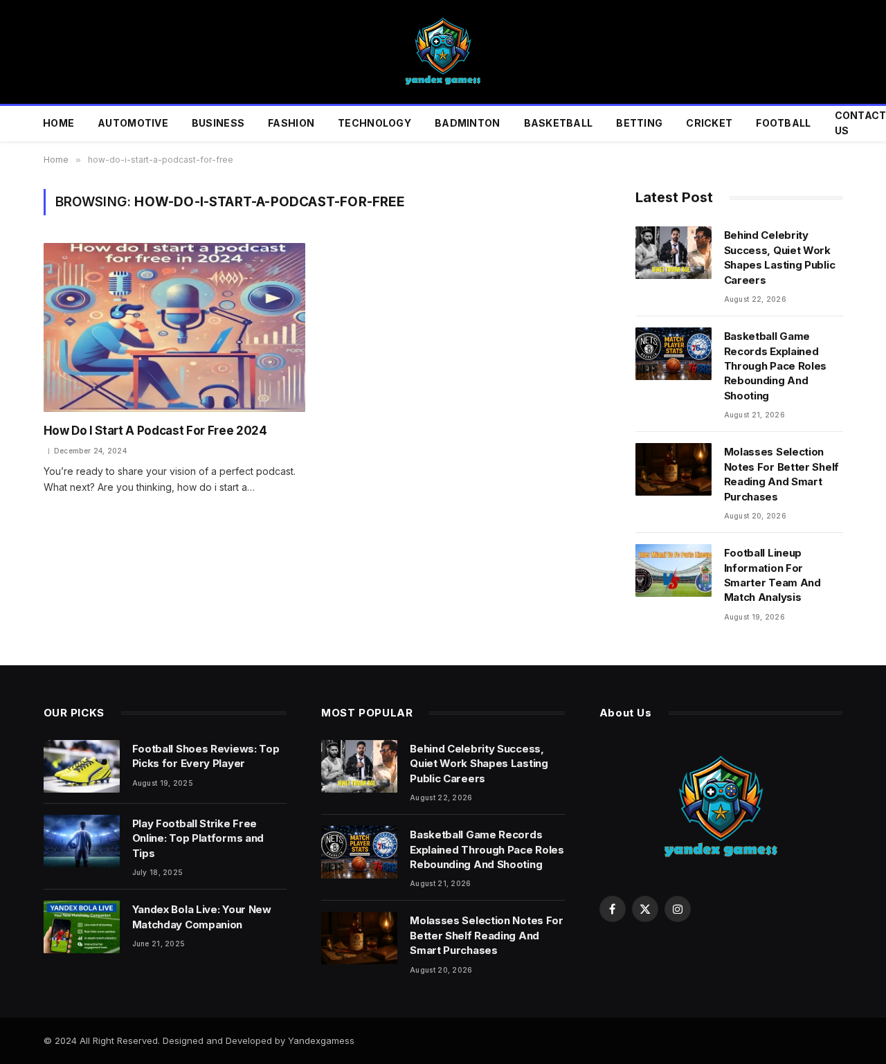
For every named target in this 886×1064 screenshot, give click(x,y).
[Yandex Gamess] (443, 52)
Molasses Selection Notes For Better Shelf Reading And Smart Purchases (781, 474)
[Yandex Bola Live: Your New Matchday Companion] (82, 927)
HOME (58, 123)
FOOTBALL (783, 123)
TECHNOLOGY (374, 123)
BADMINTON (467, 123)
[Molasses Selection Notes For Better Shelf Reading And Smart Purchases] (673, 469)
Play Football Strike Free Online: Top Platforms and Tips (198, 838)
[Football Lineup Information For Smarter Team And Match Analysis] (673, 570)
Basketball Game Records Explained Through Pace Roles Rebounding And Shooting (775, 366)
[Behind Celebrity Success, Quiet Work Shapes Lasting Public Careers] (673, 252)
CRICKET (709, 123)
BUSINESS (218, 123)
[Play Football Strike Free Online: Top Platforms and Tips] (82, 841)
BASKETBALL (558, 123)
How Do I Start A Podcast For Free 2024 (155, 431)
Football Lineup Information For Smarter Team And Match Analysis (772, 575)
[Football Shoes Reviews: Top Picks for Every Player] (82, 766)
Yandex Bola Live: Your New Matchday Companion (201, 916)
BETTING (639, 123)
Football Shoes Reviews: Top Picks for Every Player (206, 756)
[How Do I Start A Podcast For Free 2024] (174, 327)
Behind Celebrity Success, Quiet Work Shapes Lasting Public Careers (779, 257)
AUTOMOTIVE (133, 123)
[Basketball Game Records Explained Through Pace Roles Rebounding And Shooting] (673, 353)
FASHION (291, 123)
